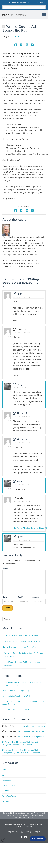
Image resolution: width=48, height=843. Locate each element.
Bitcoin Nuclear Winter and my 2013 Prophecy (21, 635)
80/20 (26, 824)
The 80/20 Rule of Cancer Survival (16, 709)
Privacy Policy (39, 813)
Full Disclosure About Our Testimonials (29, 815)
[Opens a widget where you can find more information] (38, 839)
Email (20, 597)
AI (3, 775)
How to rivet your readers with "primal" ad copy (21, 647)
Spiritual (5, 791)
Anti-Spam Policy (21, 818)
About (19, 826)
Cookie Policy (9, 815)
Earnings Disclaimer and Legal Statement (18, 813)
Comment (6, 568)
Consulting (6, 780)
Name (5, 597)
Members (28, 826)
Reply (7, 301)
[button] (44, 14)
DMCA (30, 818)
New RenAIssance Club (13, 824)
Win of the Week (9, 796)
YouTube (5, 801)
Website (35, 597)
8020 (4, 769)
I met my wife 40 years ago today (15, 690)
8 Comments (15, 36)
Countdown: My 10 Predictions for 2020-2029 (21, 641)
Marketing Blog (8, 785)
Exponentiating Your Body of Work (16, 696)
